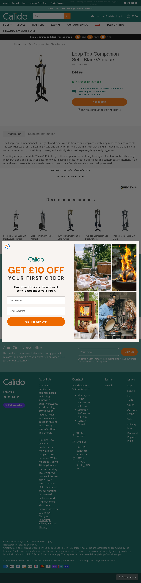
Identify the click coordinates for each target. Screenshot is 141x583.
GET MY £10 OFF (36, 321)
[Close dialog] (7, 246)
